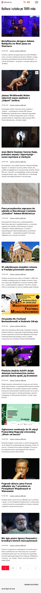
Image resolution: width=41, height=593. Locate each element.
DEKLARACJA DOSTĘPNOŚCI (31, 584)
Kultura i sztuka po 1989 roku (18, 51)
